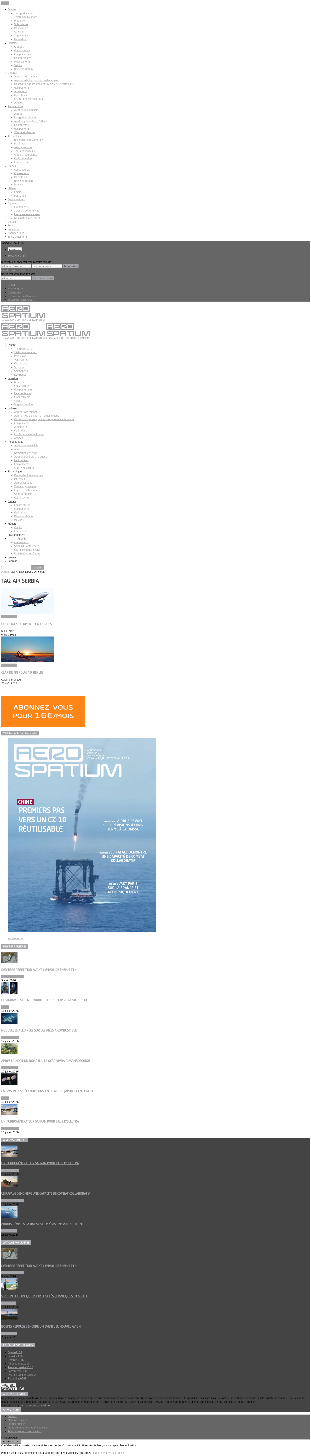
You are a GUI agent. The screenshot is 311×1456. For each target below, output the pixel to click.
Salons (18, 65)
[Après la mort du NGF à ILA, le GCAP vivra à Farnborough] (9, 1053)
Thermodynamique (25, 151)
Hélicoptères (21, 124)
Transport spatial (23, 13)
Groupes (19, 46)
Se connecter (15, 249)
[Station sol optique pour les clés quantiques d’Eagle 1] (9, 1288)
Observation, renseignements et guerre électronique (44, 84)
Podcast (12, 225)
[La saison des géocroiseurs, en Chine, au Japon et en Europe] (9, 1083)
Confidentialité (14, 292)
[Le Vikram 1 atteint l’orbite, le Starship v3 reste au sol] (9, 992)
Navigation (20, 39)
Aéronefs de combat (25, 76)
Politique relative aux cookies (108, 1452)
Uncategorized (9, 1067)
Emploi (18, 192)
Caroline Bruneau (11, 679)
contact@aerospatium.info (35, 1405)
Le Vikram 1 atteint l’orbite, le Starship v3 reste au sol (44, 1000)
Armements (20, 91)
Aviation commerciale (26, 110)
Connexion (14, 229)
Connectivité (21, 162)
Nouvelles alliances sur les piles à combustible (39, 1030)
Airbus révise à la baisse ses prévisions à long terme (42, 1224)
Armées (18, 102)
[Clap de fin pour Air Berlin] (27, 661)
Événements (21, 206)
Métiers (12, 188)
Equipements (21, 87)
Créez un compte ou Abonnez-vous (23, 296)
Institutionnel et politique (29, 98)
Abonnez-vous (16, 233)
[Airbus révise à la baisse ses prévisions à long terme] (9, 1216)
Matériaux (20, 143)
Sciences (19, 31)
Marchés (18, 184)
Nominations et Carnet (27, 218)
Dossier (12, 221)
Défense (12, 72)
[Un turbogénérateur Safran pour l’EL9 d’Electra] (9, 1114)
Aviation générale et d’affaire (30, 121)
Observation (21, 28)
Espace (12, 9)
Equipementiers (23, 54)
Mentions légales (15, 288)
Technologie (15, 136)
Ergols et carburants (25, 154)
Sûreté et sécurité (24, 132)
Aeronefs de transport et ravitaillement (36, 80)
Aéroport (19, 113)
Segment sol (21, 35)
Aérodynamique (23, 147)
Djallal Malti (7, 630)
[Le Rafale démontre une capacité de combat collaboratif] (9, 1186)
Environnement (16, 199)
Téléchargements (17, 236)
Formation (20, 195)
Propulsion (20, 20)
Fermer (5, 3)
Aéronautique (15, 106)
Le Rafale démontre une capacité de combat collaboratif (45, 1193)
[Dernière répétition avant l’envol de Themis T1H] (9, 962)
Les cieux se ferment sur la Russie (27, 624)
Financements (22, 61)
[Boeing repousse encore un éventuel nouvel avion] (9, 1319)
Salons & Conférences (26, 210)
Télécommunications (25, 16)
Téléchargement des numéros (21, 299)
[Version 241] (82, 931)
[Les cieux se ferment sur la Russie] (27, 612)
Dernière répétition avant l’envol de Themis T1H (39, 970)
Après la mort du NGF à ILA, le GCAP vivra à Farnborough (45, 1061)
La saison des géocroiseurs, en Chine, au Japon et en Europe (47, 1091)
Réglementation (23, 69)
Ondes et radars (23, 158)
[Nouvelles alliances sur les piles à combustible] (9, 1023)
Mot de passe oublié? (13, 270)
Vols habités (21, 24)
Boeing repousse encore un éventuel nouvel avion (41, 1326)
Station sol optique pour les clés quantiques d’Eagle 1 (44, 1296)
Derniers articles (14, 946)
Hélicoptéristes (22, 57)
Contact (11, 285)
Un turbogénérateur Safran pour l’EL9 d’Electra (40, 1121)
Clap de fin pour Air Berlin (22, 672)
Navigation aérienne (25, 117)
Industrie (13, 43)
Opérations (20, 95)
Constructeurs (22, 50)
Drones (12, 165)
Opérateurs (20, 177)
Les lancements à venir (27, 214)
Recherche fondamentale (28, 139)
